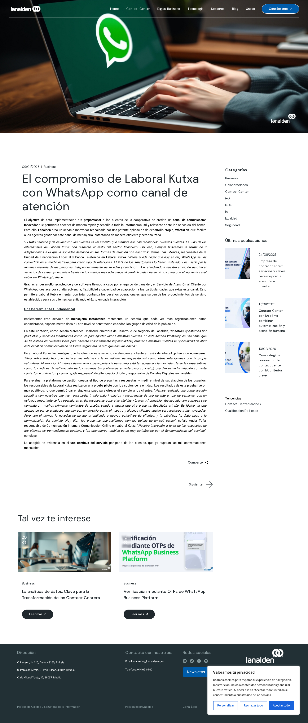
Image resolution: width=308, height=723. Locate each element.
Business (50, 167)
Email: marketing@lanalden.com (144, 661)
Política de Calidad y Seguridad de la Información (48, 707)
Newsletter (196, 672)
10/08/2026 (267, 349)
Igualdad (231, 218)
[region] (253, 690)
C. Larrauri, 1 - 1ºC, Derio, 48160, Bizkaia (40, 662)
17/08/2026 (267, 304)
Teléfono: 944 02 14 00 (138, 670)
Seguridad (232, 225)
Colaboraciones (236, 185)
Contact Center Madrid (242, 404)
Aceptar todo (281, 705)
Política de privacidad (139, 707)
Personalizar (225, 705)
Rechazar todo (253, 705)
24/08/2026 (268, 255)
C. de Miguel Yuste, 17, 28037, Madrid (39, 677)
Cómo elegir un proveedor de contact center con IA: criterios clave (271, 365)
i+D (227, 198)
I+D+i (228, 205)
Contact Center (237, 192)
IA (226, 212)
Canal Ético (190, 707)
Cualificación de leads (241, 411)
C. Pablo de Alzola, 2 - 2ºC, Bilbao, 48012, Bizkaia (46, 670)
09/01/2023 (30, 167)
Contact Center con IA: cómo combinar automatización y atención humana (272, 321)
